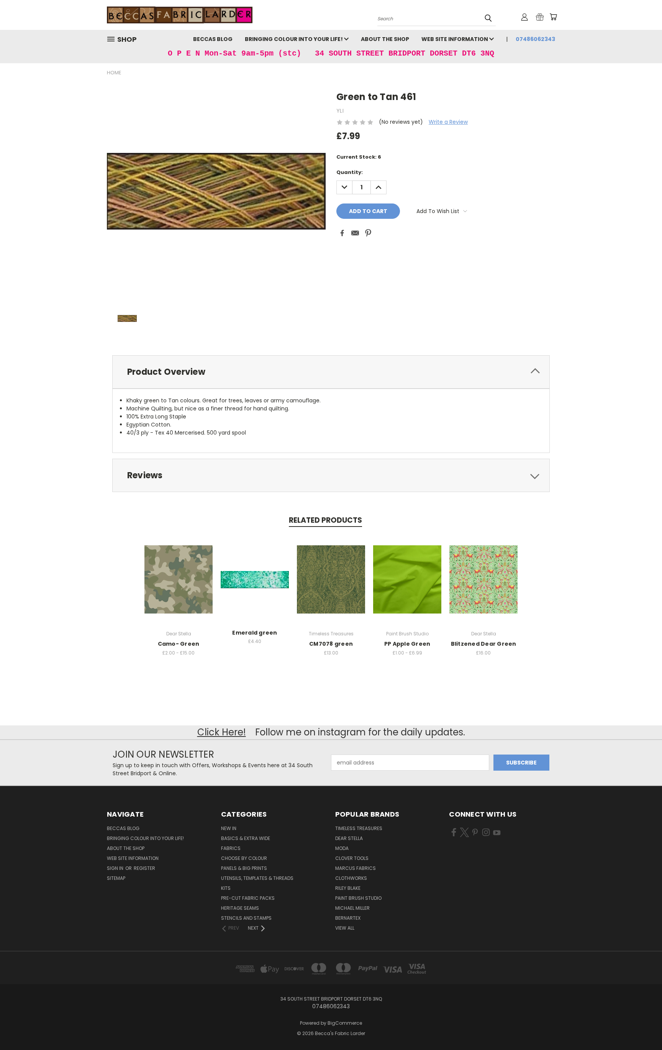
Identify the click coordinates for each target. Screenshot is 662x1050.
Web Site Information (455, 39)
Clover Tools (352, 858)
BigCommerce (345, 1023)
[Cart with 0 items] (553, 17)
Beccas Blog (213, 39)
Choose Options (179, 585)
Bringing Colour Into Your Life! (294, 39)
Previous (642, 1026)
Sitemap (116, 878)
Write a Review (448, 122)
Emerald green (254, 633)
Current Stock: (358, 157)
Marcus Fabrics (355, 868)
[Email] (355, 233)
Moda (342, 848)
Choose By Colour (244, 858)
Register (144, 868)
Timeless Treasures (358, 828)
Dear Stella (349, 838)
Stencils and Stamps (246, 918)
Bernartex (347, 918)
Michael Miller (352, 908)
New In (228, 828)
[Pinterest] (368, 233)
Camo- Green (179, 644)
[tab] (331, 372)
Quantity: (349, 172)
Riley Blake (347, 888)
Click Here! (221, 732)
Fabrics (231, 848)
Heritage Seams (240, 908)
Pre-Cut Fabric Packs (248, 898)
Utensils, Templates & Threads (257, 878)
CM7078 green (331, 644)
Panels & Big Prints (244, 868)
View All (344, 928)
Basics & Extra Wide (245, 838)
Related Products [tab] (325, 520)
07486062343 (535, 39)
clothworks (351, 878)
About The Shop (385, 39)
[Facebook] (342, 233)
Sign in (116, 868)
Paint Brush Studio (358, 898)
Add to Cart (255, 585)
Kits (226, 888)
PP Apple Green (407, 644)
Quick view (178, 571)
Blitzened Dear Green (483, 644)
